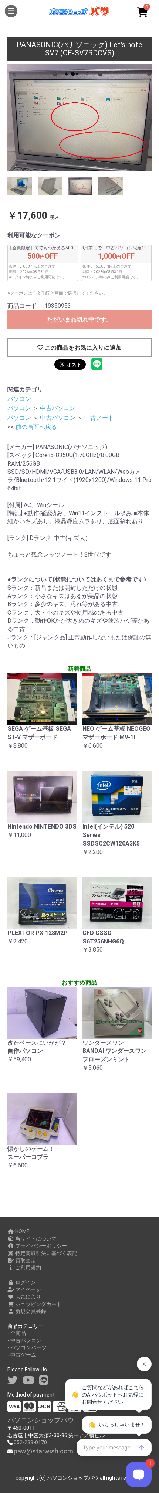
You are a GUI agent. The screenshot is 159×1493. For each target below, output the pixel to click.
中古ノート (99, 417)
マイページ (27, 1289)
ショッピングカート (38, 1304)
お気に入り (27, 1297)
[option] (79, 117)
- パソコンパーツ (27, 1347)
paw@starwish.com (43, 1451)
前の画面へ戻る (36, 427)
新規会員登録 (30, 1311)
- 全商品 (16, 1333)
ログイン (25, 1282)
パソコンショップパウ (40, 1420)
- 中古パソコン (24, 1340)
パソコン (19, 398)
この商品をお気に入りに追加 (82, 347)
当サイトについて (35, 1239)
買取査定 (25, 1261)
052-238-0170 (30, 1442)
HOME (22, 1231)
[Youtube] (28, 1380)
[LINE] (43, 1380)
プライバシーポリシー (40, 1246)
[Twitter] (12, 1380)
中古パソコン (57, 408)
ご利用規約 (27, 1268)
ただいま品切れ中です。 (79, 319)
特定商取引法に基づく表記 (45, 1253)
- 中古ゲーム (21, 1355)
